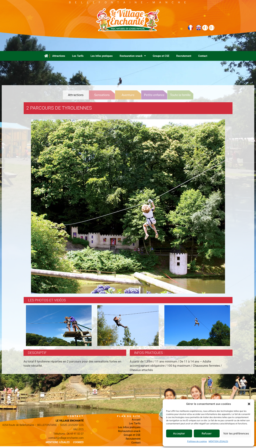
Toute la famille (180, 95)
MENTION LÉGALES (218, 441)
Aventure (128, 95)
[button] (249, 404)
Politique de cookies (197, 441)
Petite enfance (154, 95)
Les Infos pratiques (102, 55)
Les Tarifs (78, 55)
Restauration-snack (131, 55)
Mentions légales (58, 442)
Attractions (58, 55)
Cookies (78, 442)
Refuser (207, 433)
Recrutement (183, 55)
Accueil (136, 419)
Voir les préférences (236, 433)
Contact (202, 55)
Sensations (102, 95)
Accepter (179, 433)
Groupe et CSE (161, 55)
